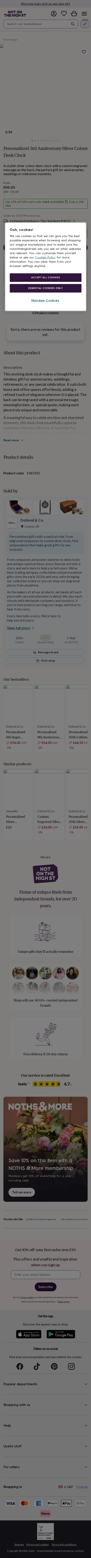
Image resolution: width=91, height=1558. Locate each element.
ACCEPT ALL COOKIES (45, 277)
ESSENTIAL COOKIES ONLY (45, 288)
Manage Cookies (45, 300)
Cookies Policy (45, 257)
